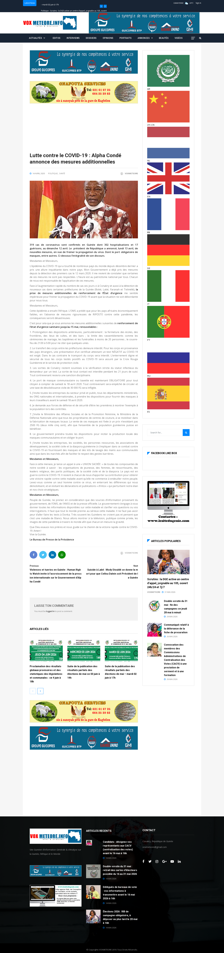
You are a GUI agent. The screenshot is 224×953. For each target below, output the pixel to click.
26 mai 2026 (172, 636)
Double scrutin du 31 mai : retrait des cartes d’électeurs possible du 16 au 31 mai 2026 (120, 870)
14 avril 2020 (38, 173)
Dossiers (91, 38)
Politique (45, 3)
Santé (62, 173)
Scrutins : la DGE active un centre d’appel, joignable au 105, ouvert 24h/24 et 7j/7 (168, 583)
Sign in (198, 3)
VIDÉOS (179, 38)
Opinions (108, 38)
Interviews (73, 38)
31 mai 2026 (170, 592)
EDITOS (56, 38)
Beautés (164, 38)
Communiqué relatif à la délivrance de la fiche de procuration (176, 628)
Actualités (35, 38)
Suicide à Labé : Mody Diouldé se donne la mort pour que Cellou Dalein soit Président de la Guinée (112, 572)
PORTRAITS (125, 38)
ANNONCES (144, 38)
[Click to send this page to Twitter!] (43, 555)
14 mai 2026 (111, 858)
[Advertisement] (84, 124)
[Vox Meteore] (50, 22)
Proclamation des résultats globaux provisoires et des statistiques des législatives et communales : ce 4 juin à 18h (46, 674)
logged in (50, 611)
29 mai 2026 (172, 616)
